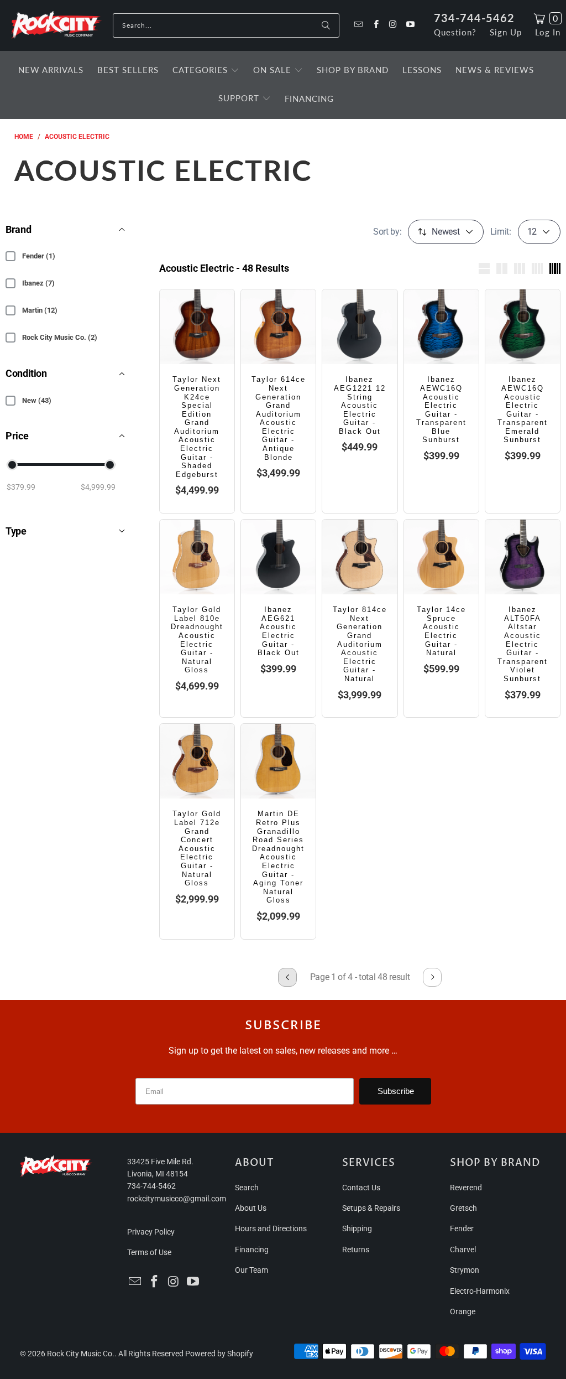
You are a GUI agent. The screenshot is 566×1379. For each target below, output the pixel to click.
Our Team (251, 1270)
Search (247, 1187)
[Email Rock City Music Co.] (358, 25)
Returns (355, 1249)
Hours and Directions (271, 1228)
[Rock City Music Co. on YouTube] (410, 25)
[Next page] (432, 977)
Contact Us (361, 1187)
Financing (252, 1249)
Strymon (464, 1270)
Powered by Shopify (219, 1353)
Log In (547, 32)
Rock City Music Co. (80, 1353)
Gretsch (463, 1208)
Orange (462, 1311)
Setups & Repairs (371, 1208)
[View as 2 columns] (501, 268)
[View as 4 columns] (537, 268)
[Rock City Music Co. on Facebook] (375, 25)
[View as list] (484, 268)
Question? (455, 32)
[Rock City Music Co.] (56, 25)
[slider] (12, 464)
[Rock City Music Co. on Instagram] (392, 25)
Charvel (463, 1249)
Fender (462, 1228)
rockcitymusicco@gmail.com (176, 1198)
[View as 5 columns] (554, 268)
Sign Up (506, 32)
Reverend (466, 1187)
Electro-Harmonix (480, 1291)
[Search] (325, 25)
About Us (250, 1208)
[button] (205, 70)
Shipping (357, 1228)
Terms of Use (149, 1252)
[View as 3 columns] (519, 268)
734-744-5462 (474, 17)
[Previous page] (287, 977)
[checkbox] (10, 256)
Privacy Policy (151, 1231)
